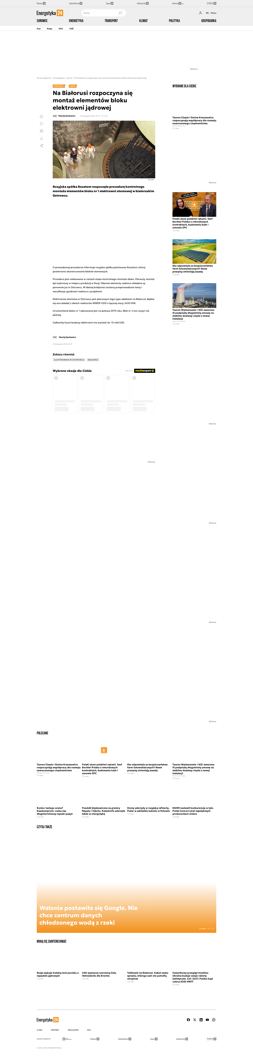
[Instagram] (213, 1020)
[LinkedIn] (201, 1020)
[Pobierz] (41, 138)
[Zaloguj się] (200, 13)
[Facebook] (188, 1020)
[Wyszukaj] (120, 12)
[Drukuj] (41, 131)
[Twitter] (194, 1020)
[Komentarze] (41, 123)
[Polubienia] (41, 116)
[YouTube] (207, 1020)
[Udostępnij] (41, 145)
